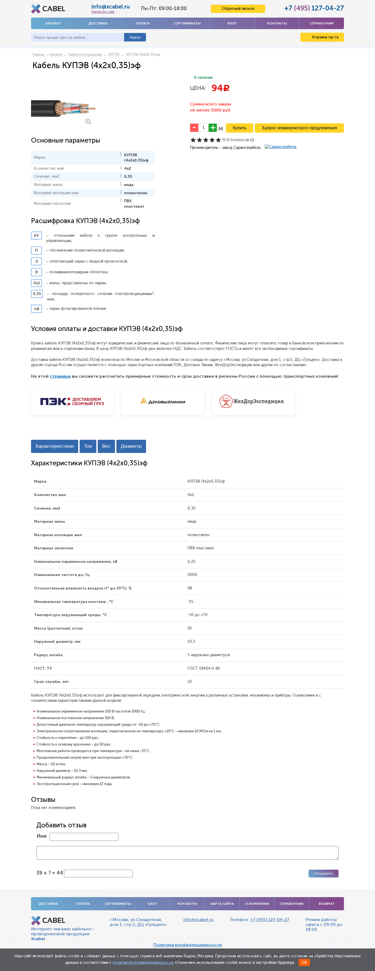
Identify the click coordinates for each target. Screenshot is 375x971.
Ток (88, 446)
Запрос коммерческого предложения (299, 128)
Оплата (143, 23)
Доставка (98, 23)
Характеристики (54, 446)
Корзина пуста (324, 37)
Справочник (322, 23)
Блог (232, 23)
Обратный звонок (238, 8)
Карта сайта (222, 904)
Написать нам (102, 11)
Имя (42, 836)
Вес (106, 446)
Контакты (277, 23)
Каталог (53, 23)
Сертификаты (187, 23)
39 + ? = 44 (50, 873)
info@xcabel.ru (110, 6)
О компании (257, 904)
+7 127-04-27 (314, 8)
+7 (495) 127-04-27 (269, 919)
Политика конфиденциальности (187, 944)
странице (60, 376)
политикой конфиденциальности (143, 962)
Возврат (327, 904)
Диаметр (131, 446)
